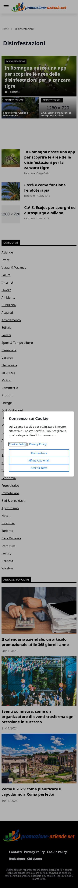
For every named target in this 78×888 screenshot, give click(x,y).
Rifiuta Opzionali (38, 460)
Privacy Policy (38, 444)
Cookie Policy (17, 444)
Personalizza (39, 453)
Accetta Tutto (39, 468)
